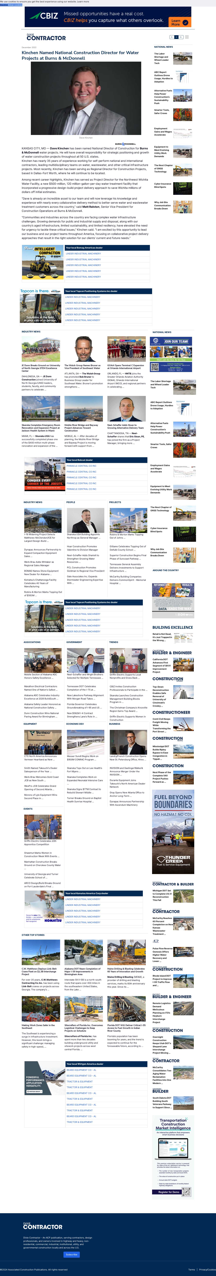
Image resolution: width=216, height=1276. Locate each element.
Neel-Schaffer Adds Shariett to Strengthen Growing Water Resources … (83, 558)
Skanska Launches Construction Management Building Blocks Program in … (126, 698)
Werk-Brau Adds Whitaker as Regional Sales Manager (39, 564)
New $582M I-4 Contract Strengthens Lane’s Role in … (82, 715)
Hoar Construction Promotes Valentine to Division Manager (82, 548)
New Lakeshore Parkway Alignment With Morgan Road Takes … (85, 697)
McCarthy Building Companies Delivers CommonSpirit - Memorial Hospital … (128, 580)
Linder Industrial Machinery (83, 253)
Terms (191, 1269)
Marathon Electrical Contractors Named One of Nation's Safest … (41, 688)
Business (114, 723)
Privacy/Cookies (207, 1269)
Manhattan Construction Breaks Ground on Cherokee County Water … (42, 865)
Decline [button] (4, 5)
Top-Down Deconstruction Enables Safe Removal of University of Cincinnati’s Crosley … (161, 696)
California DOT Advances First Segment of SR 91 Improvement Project (162, 665)
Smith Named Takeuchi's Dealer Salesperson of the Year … (40, 770)
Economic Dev (75, 723)
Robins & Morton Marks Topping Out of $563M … (43, 594)
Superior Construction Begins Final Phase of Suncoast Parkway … (128, 557)
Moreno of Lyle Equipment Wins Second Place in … (40, 797)
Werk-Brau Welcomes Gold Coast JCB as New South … (41, 779)
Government (74, 642)
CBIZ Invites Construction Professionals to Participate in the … (128, 688)
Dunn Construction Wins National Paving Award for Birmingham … (41, 715)
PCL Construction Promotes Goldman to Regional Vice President (85, 569)
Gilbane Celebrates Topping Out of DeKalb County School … (128, 548)
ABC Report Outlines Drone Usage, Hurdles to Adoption (161, 405)
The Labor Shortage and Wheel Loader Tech (160, 384)
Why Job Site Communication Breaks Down (162, 205)
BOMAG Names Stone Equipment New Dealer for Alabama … (41, 572)
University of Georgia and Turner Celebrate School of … (41, 876)
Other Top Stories (33, 935)
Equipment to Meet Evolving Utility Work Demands (161, 489)
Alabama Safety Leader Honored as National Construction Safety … (42, 706)
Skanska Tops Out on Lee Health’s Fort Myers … (84, 770)
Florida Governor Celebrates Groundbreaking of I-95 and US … (84, 706)
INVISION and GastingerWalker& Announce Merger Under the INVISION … (126, 771)
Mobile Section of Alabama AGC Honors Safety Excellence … (40, 676)
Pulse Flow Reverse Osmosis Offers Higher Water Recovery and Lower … (163, 954)
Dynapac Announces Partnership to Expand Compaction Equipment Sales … (42, 553)
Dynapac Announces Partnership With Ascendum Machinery (127, 803)
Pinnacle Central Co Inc (81, 465)
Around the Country (166, 570)
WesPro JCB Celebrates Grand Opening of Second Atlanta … (40, 788)
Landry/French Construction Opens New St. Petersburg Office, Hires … (128, 758)
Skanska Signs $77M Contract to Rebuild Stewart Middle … (84, 791)
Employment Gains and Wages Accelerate (163, 131)
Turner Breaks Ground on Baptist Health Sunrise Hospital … (84, 800)
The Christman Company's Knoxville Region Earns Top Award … (128, 709)
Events (28, 808)
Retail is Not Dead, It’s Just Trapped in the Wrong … (162, 637)
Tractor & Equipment (80, 1081)
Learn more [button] (83, 1)
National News (163, 46)
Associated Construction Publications (27, 1269)
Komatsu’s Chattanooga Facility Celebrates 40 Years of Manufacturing (40, 583)
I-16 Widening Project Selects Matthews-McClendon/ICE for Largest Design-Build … (39, 537)
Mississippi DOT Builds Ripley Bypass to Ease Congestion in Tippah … (161, 752)
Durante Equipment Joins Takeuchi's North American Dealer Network (127, 783)
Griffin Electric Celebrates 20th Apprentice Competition (40, 843)
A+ (181, 37)
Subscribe (71, 1254)
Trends (113, 642)
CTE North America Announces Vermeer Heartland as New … (40, 758)
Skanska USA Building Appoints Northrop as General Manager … (83, 536)
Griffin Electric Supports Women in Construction (128, 718)
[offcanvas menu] (187, 37)
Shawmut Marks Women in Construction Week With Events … (41, 854)
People (70, 502)
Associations (32, 642)
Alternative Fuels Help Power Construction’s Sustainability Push (163, 96)
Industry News (31, 331)
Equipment (30, 723)
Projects (115, 502)
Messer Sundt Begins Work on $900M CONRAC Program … (82, 758)
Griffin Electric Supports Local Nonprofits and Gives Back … (125, 676)
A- (172, 37)
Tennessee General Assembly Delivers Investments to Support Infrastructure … (127, 567)
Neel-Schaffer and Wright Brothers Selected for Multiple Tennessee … (85, 676)
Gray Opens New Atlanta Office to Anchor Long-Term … (127, 794)
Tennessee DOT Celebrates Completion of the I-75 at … (81, 688)
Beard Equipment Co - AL (81, 1070)
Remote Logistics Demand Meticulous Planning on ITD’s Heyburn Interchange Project (162, 1013)
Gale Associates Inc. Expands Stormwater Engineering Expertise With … (85, 579)
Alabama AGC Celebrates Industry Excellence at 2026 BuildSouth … (41, 697)
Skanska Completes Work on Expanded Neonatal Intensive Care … (85, 780)
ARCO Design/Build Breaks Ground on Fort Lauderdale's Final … (42, 885)
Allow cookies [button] (15, 5)
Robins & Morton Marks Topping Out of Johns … (126, 536)
